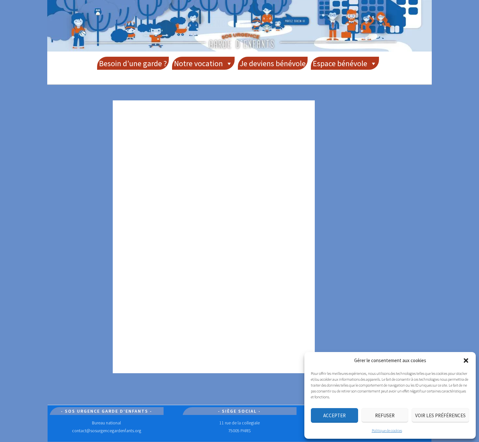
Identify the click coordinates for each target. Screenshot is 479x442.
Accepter (334, 415)
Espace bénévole (340, 63)
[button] (466, 360)
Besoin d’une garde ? (133, 63)
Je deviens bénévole (273, 63)
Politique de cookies (387, 430)
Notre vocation (198, 63)
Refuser (385, 415)
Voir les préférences (440, 415)
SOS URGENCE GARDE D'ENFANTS (239, 23)
